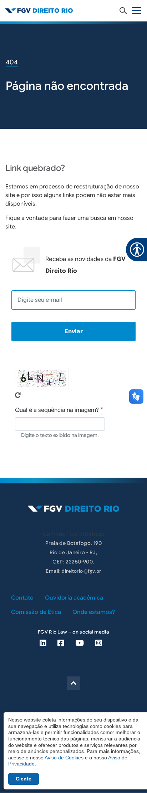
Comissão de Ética (36, 612)
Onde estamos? (93, 612)
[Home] (73, 10)
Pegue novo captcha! (18, 395)
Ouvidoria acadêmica (74, 597)
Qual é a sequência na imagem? (57, 410)
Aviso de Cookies (64, 757)
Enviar (74, 331)
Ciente (23, 779)
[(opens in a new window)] (43, 643)
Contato (22, 597)
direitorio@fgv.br (81, 571)
